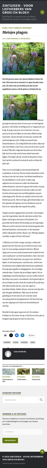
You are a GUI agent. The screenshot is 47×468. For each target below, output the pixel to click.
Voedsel (24, 342)
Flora (5, 28)
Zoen (33, 342)
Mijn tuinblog (15, 28)
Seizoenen (26, 28)
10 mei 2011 (25, 38)
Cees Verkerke (12, 38)
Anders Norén (19, 463)
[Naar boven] (42, 451)
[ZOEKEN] (41, 399)
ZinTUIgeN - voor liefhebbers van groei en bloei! (17, 9)
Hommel (7, 342)
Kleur (15, 342)
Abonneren (10, 440)
